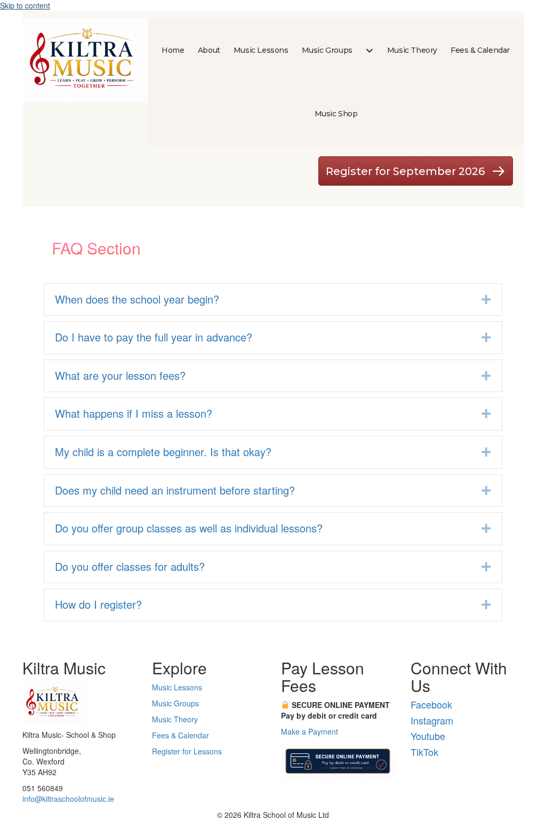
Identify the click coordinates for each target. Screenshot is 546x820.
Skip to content (25, 5)
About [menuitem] (209, 50)
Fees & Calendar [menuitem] (480, 50)
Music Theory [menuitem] (412, 50)
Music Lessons (177, 687)
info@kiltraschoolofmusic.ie (68, 798)
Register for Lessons (187, 751)
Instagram (432, 720)
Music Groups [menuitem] (327, 50)
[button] (486, 300)
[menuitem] (369, 50)
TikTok (424, 752)
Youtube (428, 736)
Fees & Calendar (180, 735)
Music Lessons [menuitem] (261, 50)
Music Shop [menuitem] (336, 113)
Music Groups (175, 703)
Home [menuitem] (173, 50)
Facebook (431, 704)
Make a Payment (309, 731)
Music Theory (175, 719)
